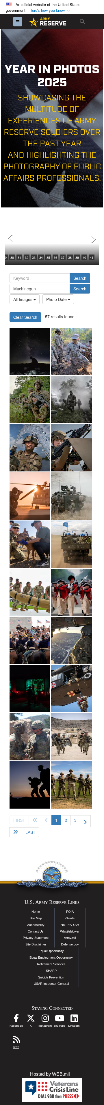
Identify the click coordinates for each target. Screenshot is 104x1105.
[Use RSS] (16, 1041)
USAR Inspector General (51, 983)
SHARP (51, 970)
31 (19, 257)
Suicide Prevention (51, 977)
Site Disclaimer (35, 944)
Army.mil (70, 937)
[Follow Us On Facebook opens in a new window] (16, 1019)
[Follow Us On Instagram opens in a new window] (45, 1019)
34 (41, 257)
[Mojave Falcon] (71, 736)
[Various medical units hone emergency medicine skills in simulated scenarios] (30, 688)
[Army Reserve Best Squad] (71, 785)
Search (79, 278)
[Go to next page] (85, 821)
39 (77, 257)
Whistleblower (69, 931)
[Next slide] (93, 239)
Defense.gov (70, 944)
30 (12, 257)
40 (84, 257)
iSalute (70, 918)
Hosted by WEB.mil (50, 1074)
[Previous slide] (11, 239)
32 (26, 257)
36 (55, 257)
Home (35, 911)
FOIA (70, 911)
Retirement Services (51, 964)
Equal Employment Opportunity (51, 957)
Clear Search (25, 317)
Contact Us (36, 931)
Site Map (36, 918)
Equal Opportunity (51, 951)
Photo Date (57, 299)
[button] (50, 10)
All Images (23, 299)
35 (48, 257)
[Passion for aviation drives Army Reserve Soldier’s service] (71, 640)
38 (70, 257)
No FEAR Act (70, 925)
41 (91, 257)
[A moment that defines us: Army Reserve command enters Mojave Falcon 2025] (30, 736)
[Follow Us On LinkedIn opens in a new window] (74, 1019)
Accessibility (35, 925)
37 (62, 257)
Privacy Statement (36, 937)
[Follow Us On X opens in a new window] (30, 1019)
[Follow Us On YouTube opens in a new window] (59, 1019)
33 (34, 257)
